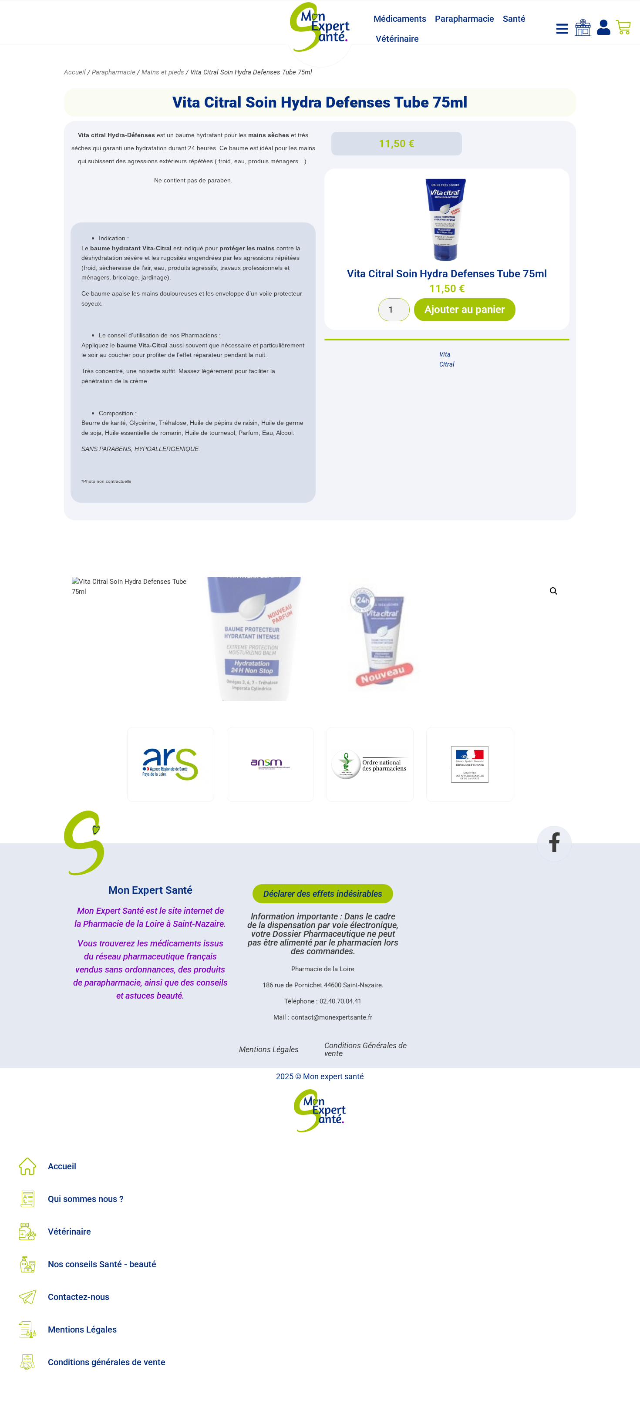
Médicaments (400, 18)
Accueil (75, 72)
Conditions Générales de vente (365, 1049)
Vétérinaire (397, 39)
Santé (514, 18)
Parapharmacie (464, 18)
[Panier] (623, 27)
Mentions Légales (269, 1049)
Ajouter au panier (464, 309)
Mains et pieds (162, 72)
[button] (554, 591)
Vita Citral (447, 359)
